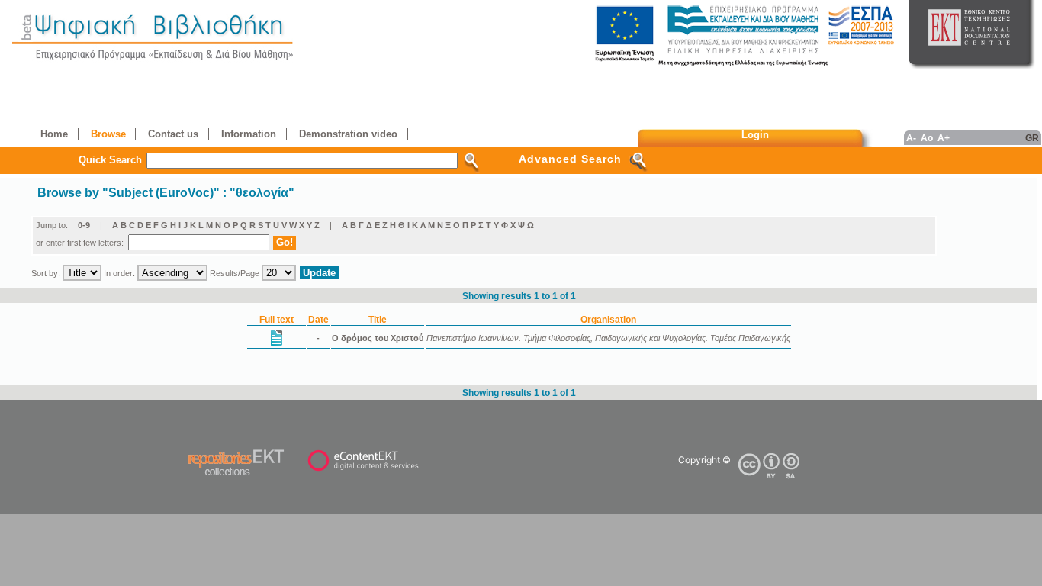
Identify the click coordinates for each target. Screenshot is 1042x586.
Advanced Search (570, 159)
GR (1032, 138)
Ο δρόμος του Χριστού (377, 338)
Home (54, 134)
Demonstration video (348, 134)
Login (755, 134)
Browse (108, 134)
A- (911, 138)
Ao (927, 138)
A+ (943, 138)
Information (248, 134)
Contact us (173, 134)
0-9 (84, 225)
